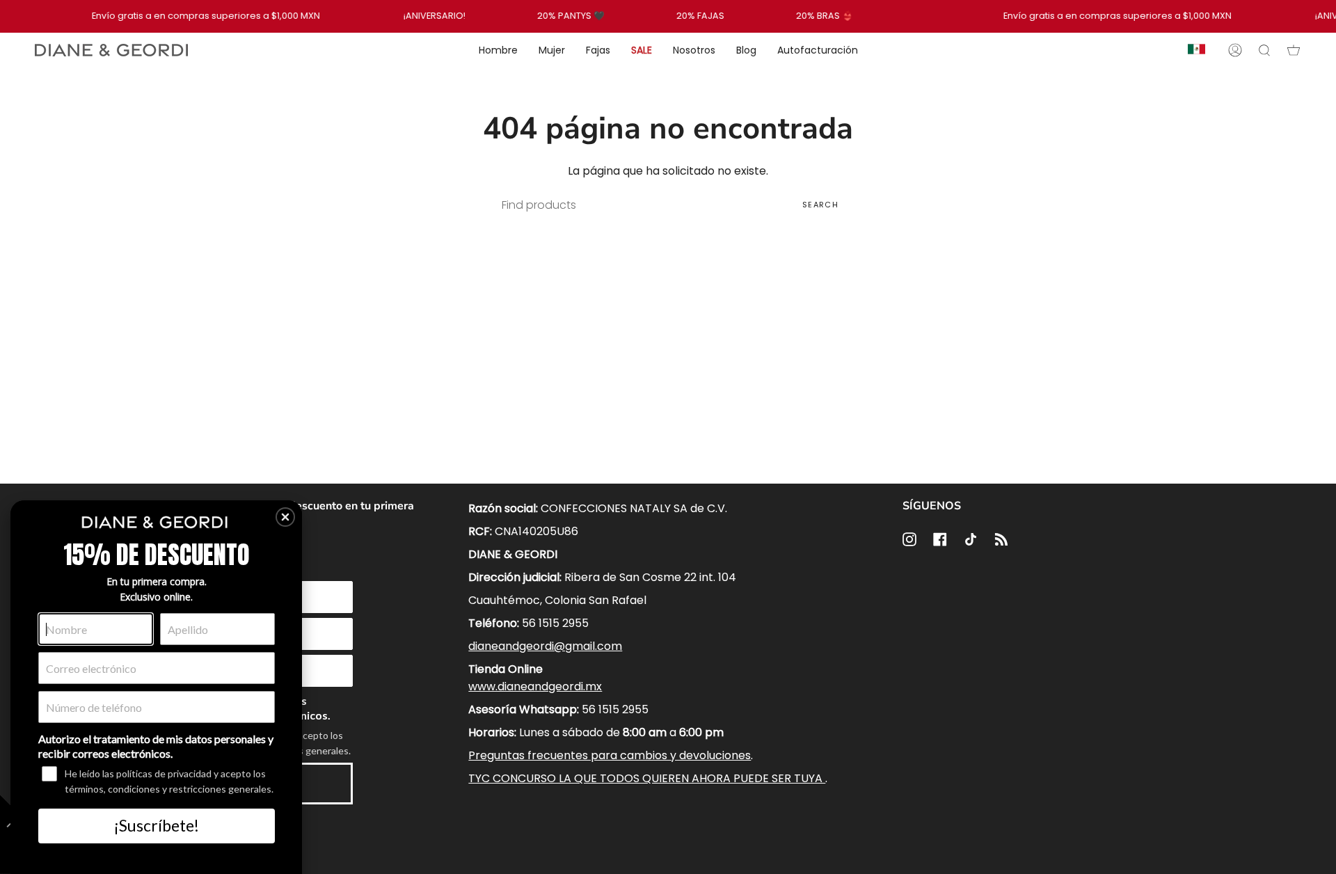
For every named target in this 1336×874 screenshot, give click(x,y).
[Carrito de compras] (1293, 50)
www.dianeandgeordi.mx (535, 686)
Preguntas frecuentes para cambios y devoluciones (609, 755)
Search (820, 204)
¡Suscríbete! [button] (156, 825)
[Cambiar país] (1196, 50)
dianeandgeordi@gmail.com (545, 646)
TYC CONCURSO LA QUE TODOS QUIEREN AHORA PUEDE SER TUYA (646, 778)
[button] (285, 517)
